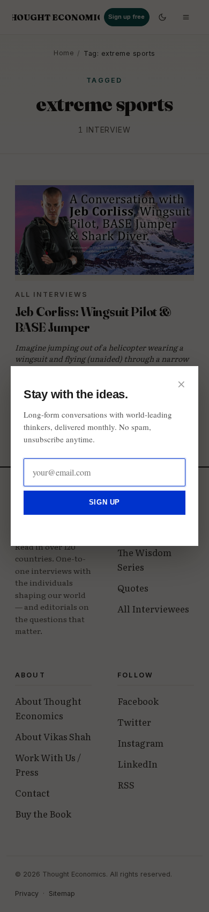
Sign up (104, 502)
